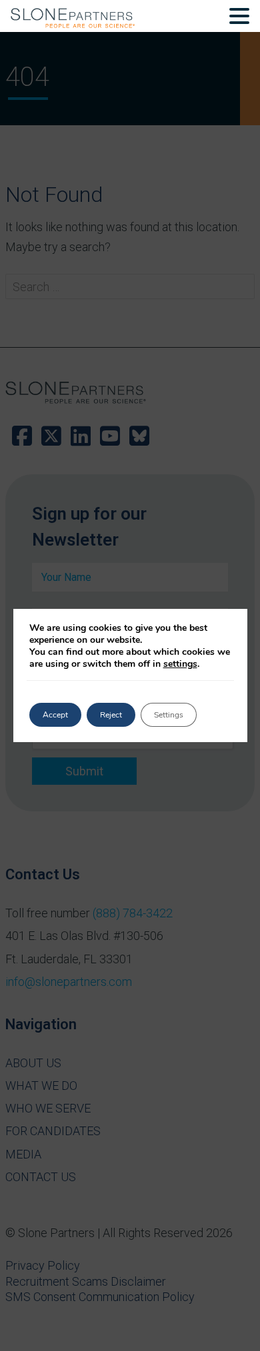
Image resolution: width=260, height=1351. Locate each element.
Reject (111, 714)
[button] (239, 18)
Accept (55, 714)
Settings (168, 714)
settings (180, 664)
